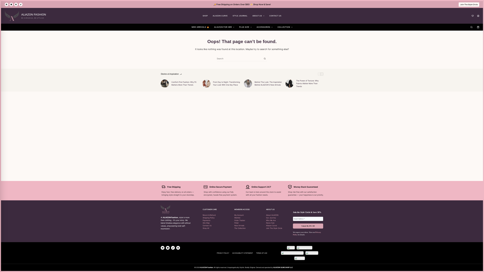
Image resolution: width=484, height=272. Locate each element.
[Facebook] (6, 4)
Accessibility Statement (242, 253)
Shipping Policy (209, 218)
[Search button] (264, 58)
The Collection (240, 228)
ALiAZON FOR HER (223, 27)
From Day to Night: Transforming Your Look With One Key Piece (226, 83)
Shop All (206, 228)
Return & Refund (209, 215)
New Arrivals (239, 226)
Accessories (263, 27)
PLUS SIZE (244, 27)
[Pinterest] (16, 4)
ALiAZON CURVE (220, 16)
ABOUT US (257, 16)
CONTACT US (275, 16)
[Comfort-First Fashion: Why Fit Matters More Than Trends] (165, 83)
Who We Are (271, 220)
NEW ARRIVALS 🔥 (200, 27)
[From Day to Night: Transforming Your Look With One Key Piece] (206, 83)
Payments (206, 220)
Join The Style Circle (469, 4)
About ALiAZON (272, 215)
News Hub (270, 223)
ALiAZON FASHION (33, 14)
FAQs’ (236, 223)
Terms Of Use (261, 253)
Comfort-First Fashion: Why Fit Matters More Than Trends (183, 83)
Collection (284, 27)
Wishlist (237, 218)
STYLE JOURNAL (240, 16)
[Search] (471, 27)
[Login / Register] (478, 16)
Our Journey (271, 218)
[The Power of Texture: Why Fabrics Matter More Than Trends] (289, 83)
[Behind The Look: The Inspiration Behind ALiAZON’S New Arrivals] (248, 83)
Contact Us (207, 226)
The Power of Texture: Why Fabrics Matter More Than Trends (307, 83)
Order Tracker (239, 220)
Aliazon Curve (271, 226)
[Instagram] (11, 4)
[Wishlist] (473, 16)
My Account (239, 215)
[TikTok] (21, 4)
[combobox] (239, 58)
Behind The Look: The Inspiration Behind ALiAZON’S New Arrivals (268, 83)
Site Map (206, 223)
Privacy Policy (223, 253)
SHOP (205, 16)
